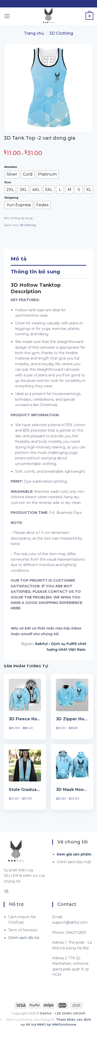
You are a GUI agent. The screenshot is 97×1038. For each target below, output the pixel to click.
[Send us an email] (6, 891)
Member (10, 167)
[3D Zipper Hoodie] (72, 695)
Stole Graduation (25, 789)
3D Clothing (61, 33)
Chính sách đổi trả (23, 937)
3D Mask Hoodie (72, 789)
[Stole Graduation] (25, 765)
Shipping (11, 197)
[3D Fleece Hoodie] (25, 695)
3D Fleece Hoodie (25, 719)
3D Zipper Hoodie (72, 719)
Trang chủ (34, 33)
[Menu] (7, 16)
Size (7, 182)
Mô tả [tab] (18, 259)
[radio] (12, 174)
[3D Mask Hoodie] (72, 765)
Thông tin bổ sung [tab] (35, 272)
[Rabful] (48, 16)
